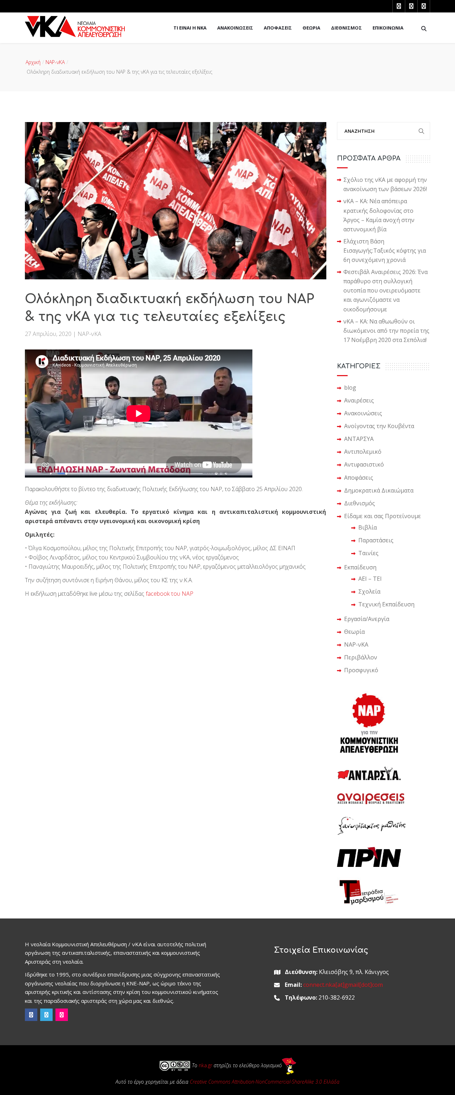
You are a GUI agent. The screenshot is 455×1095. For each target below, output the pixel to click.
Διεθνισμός (359, 503)
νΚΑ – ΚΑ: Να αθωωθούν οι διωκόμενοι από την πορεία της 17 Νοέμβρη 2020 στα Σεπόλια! (386, 330)
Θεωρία (354, 632)
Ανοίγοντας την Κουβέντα (379, 426)
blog (350, 387)
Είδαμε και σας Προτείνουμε (382, 516)
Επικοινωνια (388, 28)
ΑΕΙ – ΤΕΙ (370, 579)
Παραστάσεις (376, 540)
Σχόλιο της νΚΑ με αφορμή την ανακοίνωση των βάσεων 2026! (385, 184)
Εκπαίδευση (360, 567)
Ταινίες (368, 553)
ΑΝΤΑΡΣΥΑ (359, 439)
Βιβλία (367, 527)
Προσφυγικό (361, 670)
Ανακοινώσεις (363, 413)
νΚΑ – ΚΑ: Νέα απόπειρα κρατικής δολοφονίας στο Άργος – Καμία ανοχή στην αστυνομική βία (378, 215)
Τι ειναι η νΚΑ (190, 28)
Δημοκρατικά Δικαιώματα (378, 490)
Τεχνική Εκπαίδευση (386, 604)
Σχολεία (369, 591)
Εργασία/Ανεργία (366, 619)
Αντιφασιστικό (364, 464)
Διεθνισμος (346, 28)
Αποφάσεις (358, 477)
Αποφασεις (278, 28)
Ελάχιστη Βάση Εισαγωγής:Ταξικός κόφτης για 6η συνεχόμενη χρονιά (384, 250)
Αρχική (33, 62)
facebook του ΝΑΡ (169, 593)
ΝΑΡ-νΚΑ (55, 62)
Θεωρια (311, 28)
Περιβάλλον (360, 657)
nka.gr (205, 1065)
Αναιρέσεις (359, 400)
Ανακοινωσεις (235, 28)
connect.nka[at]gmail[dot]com (343, 985)
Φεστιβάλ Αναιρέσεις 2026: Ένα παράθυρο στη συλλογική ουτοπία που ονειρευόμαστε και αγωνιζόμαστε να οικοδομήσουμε (385, 290)
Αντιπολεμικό (362, 452)
